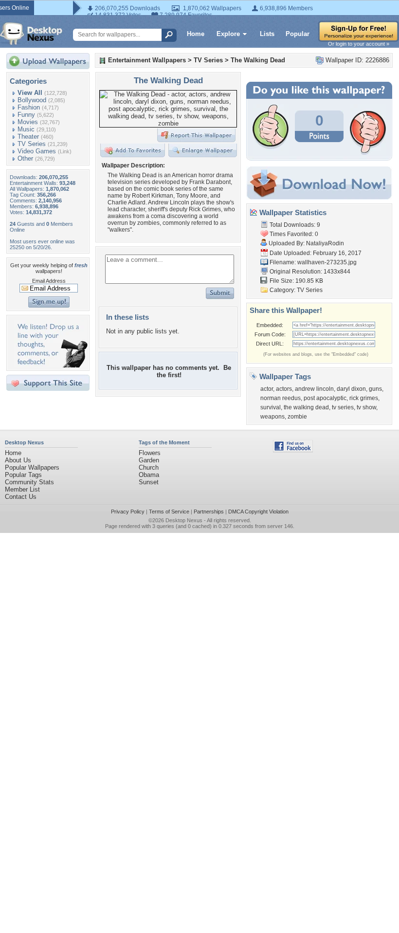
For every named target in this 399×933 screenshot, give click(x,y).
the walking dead (306, 407)
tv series (343, 407)
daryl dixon (351, 388)
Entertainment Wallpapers (147, 60)
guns (375, 388)
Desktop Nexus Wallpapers (31, 33)
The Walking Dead (258, 60)
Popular (297, 33)
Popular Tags (23, 474)
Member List (22, 489)
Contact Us (20, 496)
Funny (26, 114)
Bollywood (32, 100)
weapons (272, 416)
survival (270, 407)
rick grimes (363, 398)
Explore (228, 33)
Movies (28, 122)
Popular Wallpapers (32, 467)
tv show (366, 407)
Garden (149, 460)
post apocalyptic (325, 398)
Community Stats (29, 482)
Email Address (49, 281)
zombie (297, 416)
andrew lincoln (314, 388)
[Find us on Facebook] (293, 450)
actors (284, 388)
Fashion (29, 107)
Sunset (149, 482)
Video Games (37, 151)
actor (266, 388)
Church (149, 467)
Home (195, 33)
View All (30, 92)
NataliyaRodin (325, 243)
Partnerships (209, 511)
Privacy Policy (128, 511)
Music (26, 129)
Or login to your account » (358, 44)
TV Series (32, 143)
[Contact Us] (51, 365)
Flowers (150, 453)
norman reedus (280, 398)
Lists (267, 33)
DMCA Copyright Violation (258, 511)
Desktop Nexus (183, 520)
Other (25, 158)
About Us (18, 460)
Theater (28, 136)
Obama (149, 474)
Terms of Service (169, 511)
